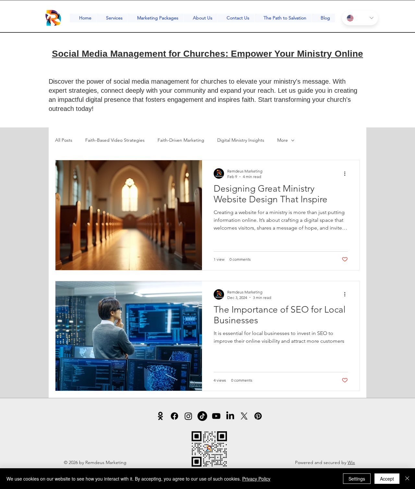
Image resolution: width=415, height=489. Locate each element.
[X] (244, 416)
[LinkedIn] (230, 416)
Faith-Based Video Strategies (115, 140)
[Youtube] (216, 416)
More (282, 140)
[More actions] (347, 173)
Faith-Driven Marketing (181, 140)
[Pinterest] (258, 416)
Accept (387, 478)
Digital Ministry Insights (240, 140)
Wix (351, 462)
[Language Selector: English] (360, 18)
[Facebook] (174, 416)
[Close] (407, 478)
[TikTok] (202, 416)
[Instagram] (188, 416)
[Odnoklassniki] (160, 416)
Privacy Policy (256, 478)
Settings (357, 478)
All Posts (63, 140)
